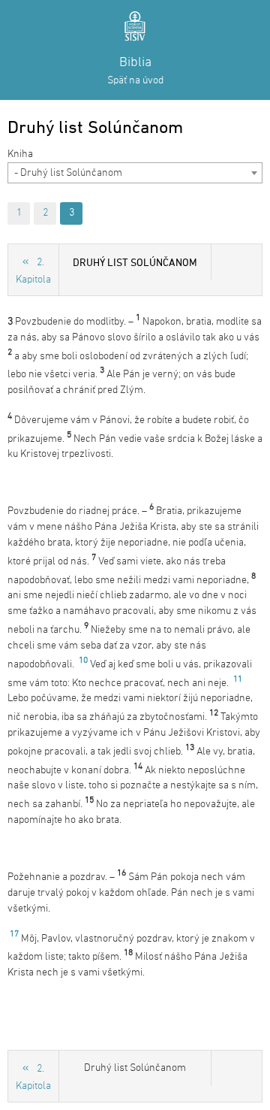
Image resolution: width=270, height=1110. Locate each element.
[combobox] (135, 172)
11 (237, 679)
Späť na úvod (135, 80)
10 (83, 660)
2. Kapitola (33, 271)
